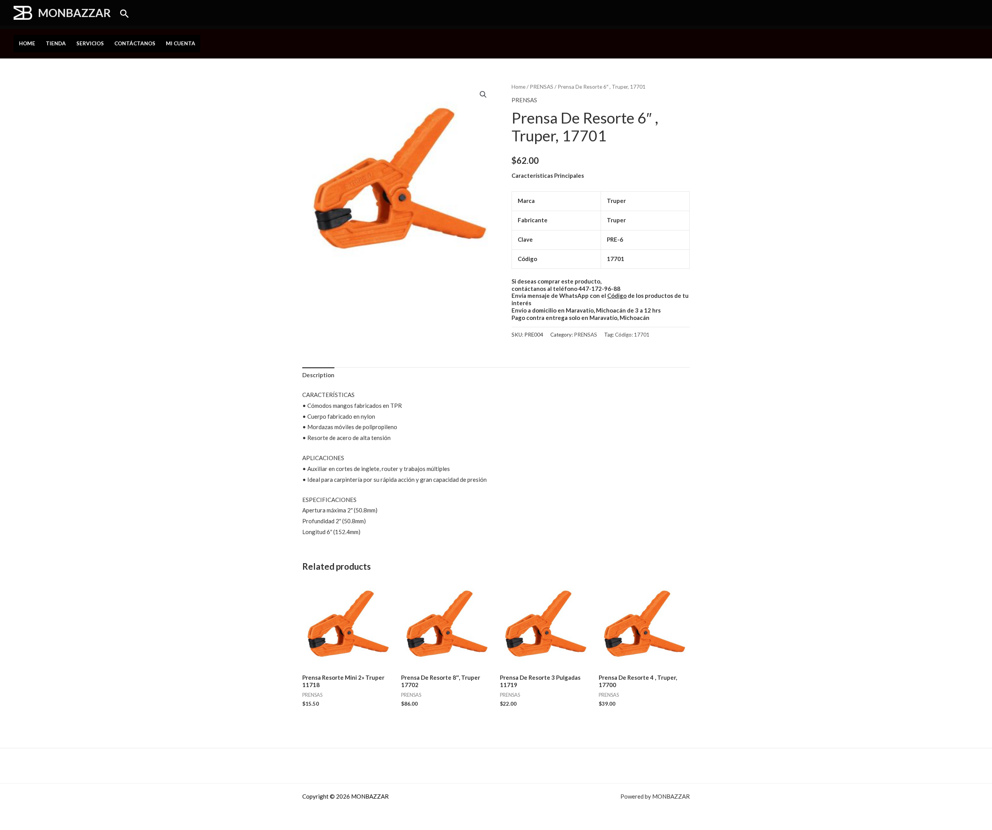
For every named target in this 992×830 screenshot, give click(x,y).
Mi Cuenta (180, 43)
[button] (124, 13)
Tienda (56, 43)
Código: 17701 (632, 335)
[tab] (318, 375)
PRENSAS (541, 86)
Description (318, 374)
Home (27, 43)
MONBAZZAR (74, 12)
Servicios (90, 43)
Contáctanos (134, 43)
